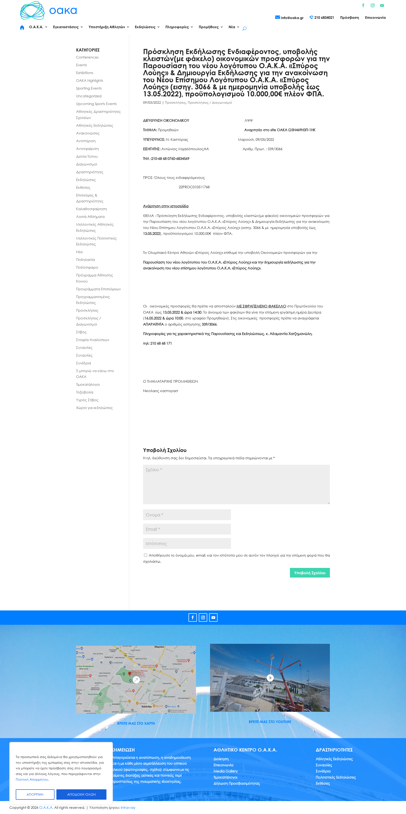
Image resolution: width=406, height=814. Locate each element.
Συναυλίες (84, 347)
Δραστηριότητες (89, 171)
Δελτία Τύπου (87, 156)
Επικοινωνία (375, 18)
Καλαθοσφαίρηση (91, 208)
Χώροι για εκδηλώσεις (94, 407)
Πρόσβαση (349, 18)
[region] (61, 773)
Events (81, 65)
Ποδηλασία (85, 259)
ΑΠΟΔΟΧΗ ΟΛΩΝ (81, 794)
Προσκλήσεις (175, 102)
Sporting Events (89, 88)
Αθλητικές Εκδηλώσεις (94, 125)
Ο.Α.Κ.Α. (46, 807)
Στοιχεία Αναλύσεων (92, 339)
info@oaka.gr (292, 18)
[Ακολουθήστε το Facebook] (363, 5)
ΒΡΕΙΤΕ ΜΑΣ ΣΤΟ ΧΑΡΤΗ (136, 723)
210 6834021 (323, 17)
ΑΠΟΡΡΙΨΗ (35, 794)
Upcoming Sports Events (96, 103)
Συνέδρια (83, 363)
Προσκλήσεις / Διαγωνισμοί (210, 102)
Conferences (87, 57)
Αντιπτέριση (86, 140)
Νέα (79, 251)
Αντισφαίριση (87, 148)
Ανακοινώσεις (88, 133)
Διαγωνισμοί (86, 164)
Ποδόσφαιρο (87, 267)
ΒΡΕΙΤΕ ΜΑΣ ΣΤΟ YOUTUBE (270, 722)
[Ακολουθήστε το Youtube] (382, 5)
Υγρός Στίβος (87, 399)
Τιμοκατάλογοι (88, 384)
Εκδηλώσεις (86, 179)
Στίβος (81, 332)
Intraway (128, 807)
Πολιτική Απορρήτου (32, 779)
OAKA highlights (89, 80)
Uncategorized (89, 96)
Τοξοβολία (84, 392)
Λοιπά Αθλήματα (90, 216)
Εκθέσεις (83, 187)
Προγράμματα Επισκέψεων (98, 289)
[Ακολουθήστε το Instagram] (372, 5)
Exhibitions (84, 72)
